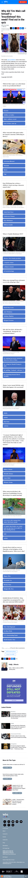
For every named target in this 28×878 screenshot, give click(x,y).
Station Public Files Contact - (9, 859)
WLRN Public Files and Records (9, 854)
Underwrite (5, 839)
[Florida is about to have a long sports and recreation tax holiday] (5, 736)
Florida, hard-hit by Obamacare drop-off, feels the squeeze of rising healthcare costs (18, 727)
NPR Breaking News (11, 651)
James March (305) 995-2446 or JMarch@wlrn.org (13, 862)
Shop (4, 842)
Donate (4, 836)
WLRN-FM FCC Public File (8, 851)
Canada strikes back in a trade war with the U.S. (14, 764)
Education (13, 711)
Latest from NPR (10, 654)
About (4, 831)
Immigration (14, 743)
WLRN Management (7, 863)
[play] (2, 876)
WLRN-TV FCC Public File (8, 850)
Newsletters (5, 845)
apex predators (11, 59)
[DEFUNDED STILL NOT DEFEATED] (14, 691)
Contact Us (5, 833)
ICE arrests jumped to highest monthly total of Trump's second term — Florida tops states (18, 747)
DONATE (23, 2)
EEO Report (5, 857)
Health (12, 723)
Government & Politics (16, 733)
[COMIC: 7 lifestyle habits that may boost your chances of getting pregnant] (7, 802)
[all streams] (26, 876)
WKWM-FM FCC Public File (8, 852)
